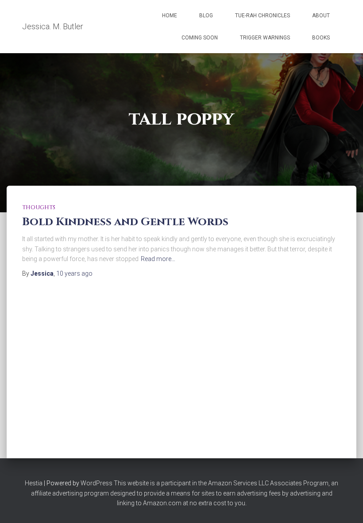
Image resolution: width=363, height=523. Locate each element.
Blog (206, 15)
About (321, 15)
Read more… (158, 258)
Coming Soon (200, 38)
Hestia (33, 483)
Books (321, 38)
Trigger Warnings (265, 38)
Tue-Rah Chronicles (262, 15)
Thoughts (38, 207)
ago (74, 273)
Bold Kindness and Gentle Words (125, 222)
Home (169, 15)
